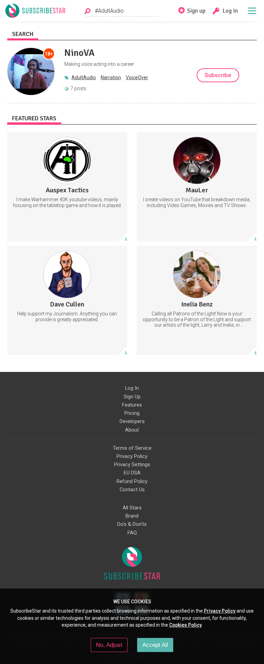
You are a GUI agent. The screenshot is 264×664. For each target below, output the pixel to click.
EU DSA (132, 473)
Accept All (155, 645)
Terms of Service (132, 448)
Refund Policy (132, 481)
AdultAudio (84, 77)
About (132, 430)
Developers (132, 421)
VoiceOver (137, 77)
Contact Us (132, 489)
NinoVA (79, 53)
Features (132, 405)
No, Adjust (109, 645)
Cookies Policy (185, 625)
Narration (111, 77)
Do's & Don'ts (132, 524)
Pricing (132, 413)
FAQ (132, 533)
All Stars (132, 508)
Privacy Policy (132, 456)
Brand (132, 516)
